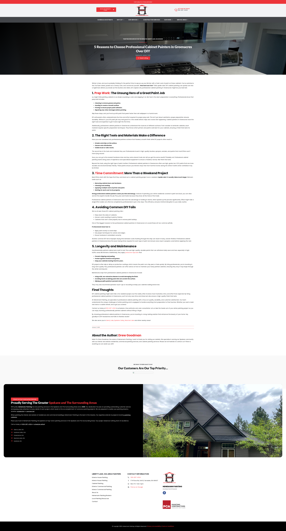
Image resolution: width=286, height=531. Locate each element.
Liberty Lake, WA (19, 429)
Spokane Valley (119, 320)
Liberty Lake (110, 320)
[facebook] (164, 492)
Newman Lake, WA (19, 438)
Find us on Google (137, 487)
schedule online (39, 424)
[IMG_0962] (142, 5)
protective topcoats (132, 252)
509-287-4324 (111, 308)
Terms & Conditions (168, 526)
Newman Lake (129, 320)
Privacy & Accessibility (154, 526)
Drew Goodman (129, 335)
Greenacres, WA (19, 435)
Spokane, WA (18, 441)
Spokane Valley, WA (20, 432)
